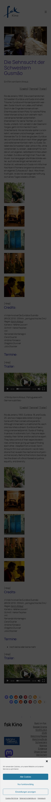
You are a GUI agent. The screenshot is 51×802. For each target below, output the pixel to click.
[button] (46, 761)
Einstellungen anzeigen (25, 792)
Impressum (42, 798)
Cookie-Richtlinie (11, 798)
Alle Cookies (25, 777)
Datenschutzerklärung (28, 798)
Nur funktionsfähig (26, 784)
